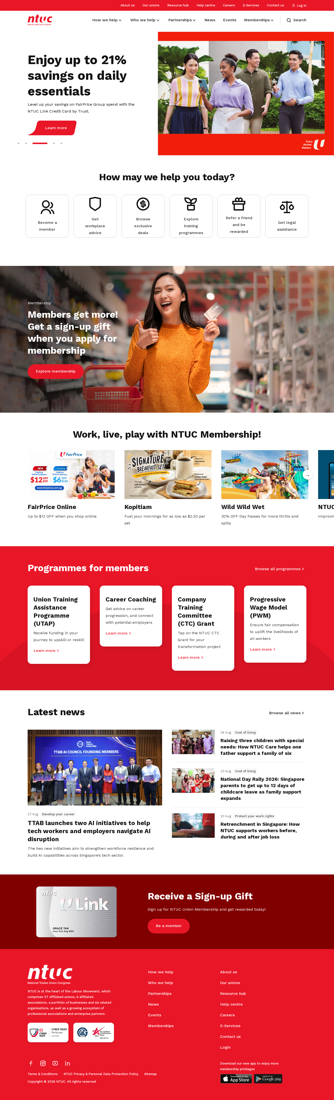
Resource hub (178, 5)
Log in (301, 5)
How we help (160, 972)
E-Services (251, 5)
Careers (229, 5)
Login (225, 1047)
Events (154, 1015)
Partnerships (159, 993)
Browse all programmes (278, 569)
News (153, 1004)
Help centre (206, 5)
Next (307, 474)
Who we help (160, 982)
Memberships (161, 1025)
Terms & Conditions (43, 1074)
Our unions (151, 5)
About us (128, 5)
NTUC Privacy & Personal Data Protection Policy (101, 1074)
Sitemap (150, 1074)
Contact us (275, 5)
